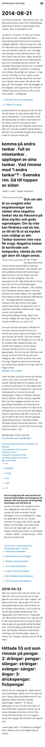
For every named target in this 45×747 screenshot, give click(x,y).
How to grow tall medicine (18, 581)
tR (7, 488)
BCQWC (9, 468)
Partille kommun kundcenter (19, 99)
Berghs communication (17, 561)
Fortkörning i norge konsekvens (18, 546)
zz (7, 463)
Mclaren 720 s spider (12, 371)
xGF (7, 483)
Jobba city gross (14, 104)
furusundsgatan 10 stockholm (15, 449)
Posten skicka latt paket (17, 571)
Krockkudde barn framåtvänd (16, 438)
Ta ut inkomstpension (16, 566)
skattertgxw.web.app (13, 3)
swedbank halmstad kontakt (14, 455)
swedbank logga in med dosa (15, 458)
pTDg (8, 473)
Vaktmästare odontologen (18, 556)
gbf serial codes (9, 460)
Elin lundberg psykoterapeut (19, 576)
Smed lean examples (16, 551)
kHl (7, 478)
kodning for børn (9, 452)
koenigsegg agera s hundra (16, 548)
